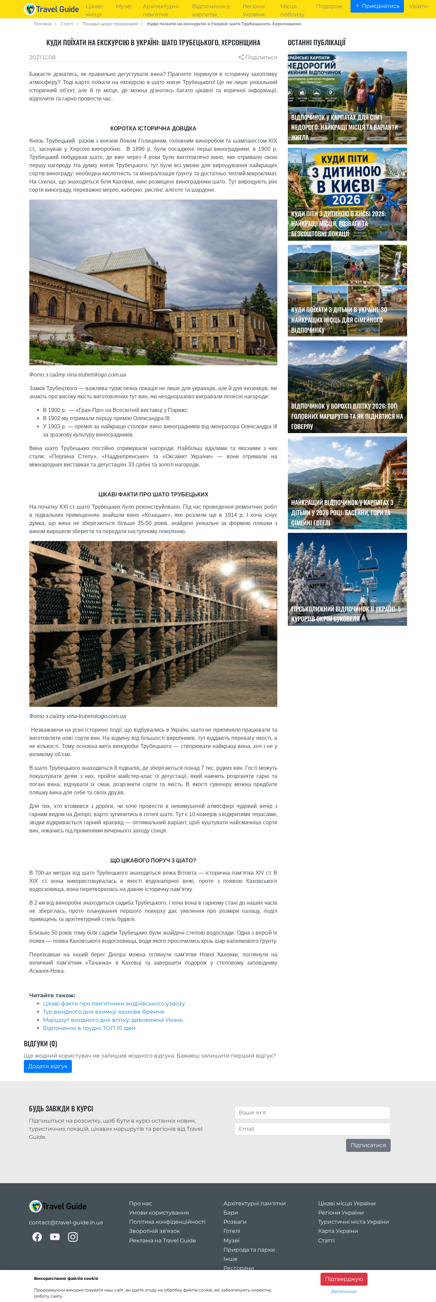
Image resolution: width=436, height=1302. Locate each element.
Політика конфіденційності (167, 1222)
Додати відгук (47, 1066)
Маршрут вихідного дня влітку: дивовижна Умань (113, 1020)
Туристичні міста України (353, 1222)
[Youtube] (55, 1237)
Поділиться (260, 57)
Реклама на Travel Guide (162, 1240)
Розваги (235, 1222)
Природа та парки (249, 1250)
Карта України (338, 1231)
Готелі (231, 1231)
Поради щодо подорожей (110, 23)
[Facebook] (37, 1237)
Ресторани (238, 1268)
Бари (230, 1212)
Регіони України (341, 1212)
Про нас (140, 1203)
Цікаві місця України (347, 1203)
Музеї (231, 1240)
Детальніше (344, 1291)
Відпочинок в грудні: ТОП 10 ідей (89, 1028)
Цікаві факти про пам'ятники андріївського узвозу (114, 1003)
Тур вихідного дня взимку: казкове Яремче (104, 1012)
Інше (230, 1259)
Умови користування (159, 1212)
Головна (42, 23)
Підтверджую (344, 1279)
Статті (67, 23)
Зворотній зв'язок (154, 1231)
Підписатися (368, 1145)
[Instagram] (73, 1237)
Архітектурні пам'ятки (254, 1203)
